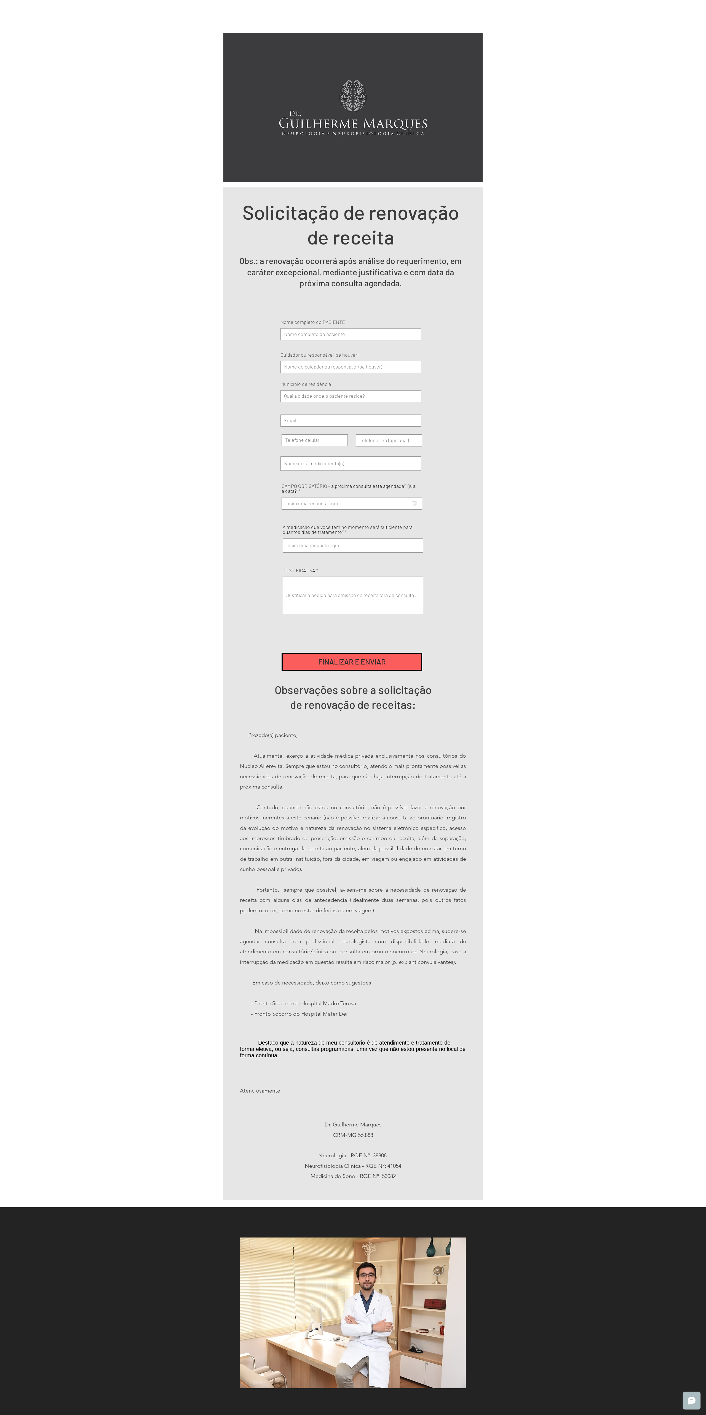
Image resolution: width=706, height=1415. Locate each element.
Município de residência (305, 383)
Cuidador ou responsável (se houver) (319, 354)
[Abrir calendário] (414, 503)
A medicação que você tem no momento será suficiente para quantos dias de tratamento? (348, 529)
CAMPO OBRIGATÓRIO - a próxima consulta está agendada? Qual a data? (349, 488)
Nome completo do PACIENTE (312, 321)
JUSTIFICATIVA (299, 570)
